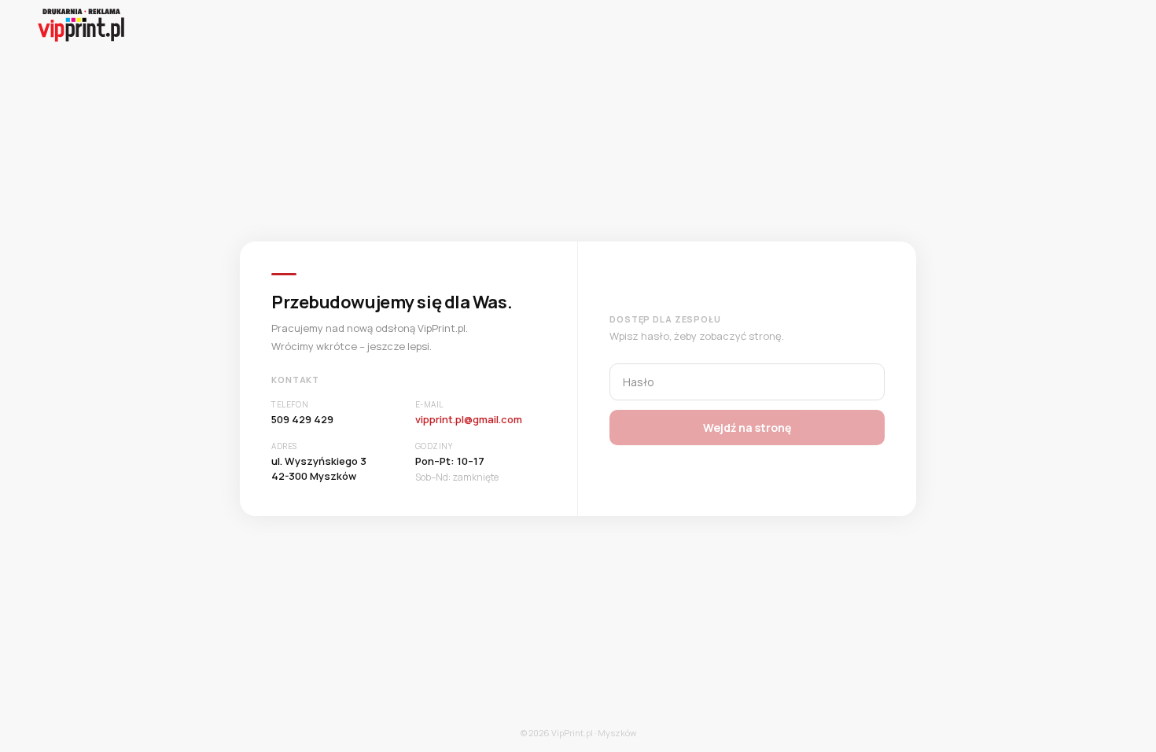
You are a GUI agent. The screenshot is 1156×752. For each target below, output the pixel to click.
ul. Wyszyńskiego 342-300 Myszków (318, 469)
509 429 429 (302, 419)
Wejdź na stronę (747, 427)
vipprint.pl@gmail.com (468, 419)
